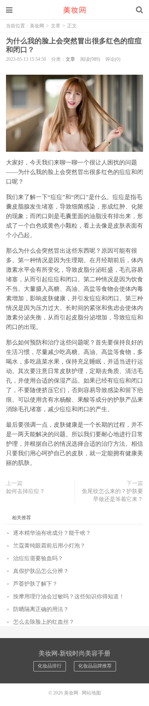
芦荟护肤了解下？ (35, 584)
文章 (55, 26)
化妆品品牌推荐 (95, 666)
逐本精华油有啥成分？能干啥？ (52, 533)
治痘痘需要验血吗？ (38, 558)
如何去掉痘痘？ (25, 491)
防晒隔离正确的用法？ (41, 609)
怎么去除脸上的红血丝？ (43, 622)
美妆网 (74, 10)
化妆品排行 (50, 666)
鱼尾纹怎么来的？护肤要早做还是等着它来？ (112, 495)
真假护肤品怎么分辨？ (41, 571)
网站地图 (91, 693)
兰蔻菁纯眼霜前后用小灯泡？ (49, 546)
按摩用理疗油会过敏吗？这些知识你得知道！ (68, 597)
